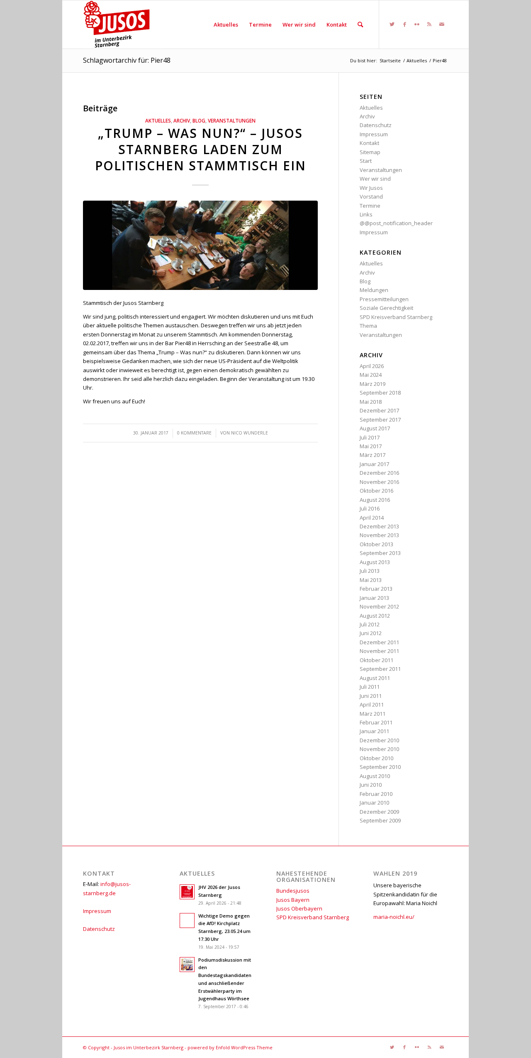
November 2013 (379, 535)
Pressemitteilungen (384, 299)
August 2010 (375, 776)
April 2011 (372, 704)
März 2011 (372, 713)
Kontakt (369, 143)
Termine (370, 205)
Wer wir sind (375, 178)
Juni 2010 (371, 784)
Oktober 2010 (376, 758)
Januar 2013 (374, 597)
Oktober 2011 (376, 660)
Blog (198, 120)
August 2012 (375, 615)
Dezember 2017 (379, 410)
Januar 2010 (374, 802)
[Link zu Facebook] (404, 24)
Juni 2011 (371, 696)
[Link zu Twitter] (392, 24)
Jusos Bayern (292, 899)
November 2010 (379, 749)
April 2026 (372, 366)
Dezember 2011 (379, 642)
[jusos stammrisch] (200, 245)
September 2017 (380, 419)
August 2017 (375, 428)
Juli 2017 (370, 437)
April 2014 (372, 517)
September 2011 (380, 669)
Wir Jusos (371, 187)
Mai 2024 (371, 374)
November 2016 (379, 482)
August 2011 (375, 678)
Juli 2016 (370, 508)
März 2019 (372, 384)
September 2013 (380, 553)
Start (366, 160)
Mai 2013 (371, 580)
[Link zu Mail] (442, 24)
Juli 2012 (370, 624)
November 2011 (379, 651)
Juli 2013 (370, 570)
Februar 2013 (376, 588)
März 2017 (372, 455)
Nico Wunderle (249, 433)
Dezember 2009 (379, 811)
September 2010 (380, 767)
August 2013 (375, 562)
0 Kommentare (194, 433)
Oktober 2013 (376, 544)
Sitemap (370, 152)
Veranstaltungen (232, 120)
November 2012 (379, 606)
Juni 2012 (371, 633)
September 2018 (380, 392)
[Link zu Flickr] (417, 24)
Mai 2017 (371, 446)
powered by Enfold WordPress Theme (230, 1047)
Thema (368, 325)
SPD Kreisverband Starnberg (396, 317)
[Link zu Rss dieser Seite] (429, 24)
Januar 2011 (374, 731)
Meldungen (374, 290)
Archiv (181, 120)
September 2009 (380, 820)
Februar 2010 (376, 794)
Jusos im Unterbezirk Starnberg (148, 1047)
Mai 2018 (371, 401)
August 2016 (375, 499)
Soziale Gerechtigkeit (386, 308)
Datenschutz (376, 125)
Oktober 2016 (376, 490)
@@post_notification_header (396, 223)
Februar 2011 (376, 722)
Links (366, 214)
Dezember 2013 (379, 526)
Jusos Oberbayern (299, 908)
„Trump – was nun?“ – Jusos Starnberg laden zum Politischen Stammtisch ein (200, 149)
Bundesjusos (292, 890)
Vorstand (371, 196)
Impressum (374, 134)
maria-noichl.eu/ (393, 917)
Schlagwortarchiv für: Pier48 (127, 60)
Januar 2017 (374, 464)
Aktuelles (158, 120)
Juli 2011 (370, 686)
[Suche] (360, 24)
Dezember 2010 (379, 740)
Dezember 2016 (379, 472)
